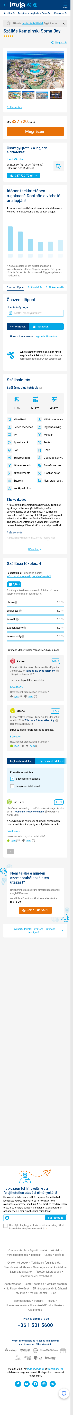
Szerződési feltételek (17, 1267)
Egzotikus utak (39, 1250)
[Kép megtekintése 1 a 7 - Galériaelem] (14, 95)
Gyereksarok (21, 442)
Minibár (48, 434)
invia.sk (40, 1369)
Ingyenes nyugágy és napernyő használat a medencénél (54, 427)
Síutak (48, 1254)
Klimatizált (20, 419)
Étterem (18, 480)
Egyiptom (23, 13)
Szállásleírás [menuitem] (35, 287)
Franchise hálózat (41, 1305)
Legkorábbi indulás (21, 761)
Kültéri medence (53, 419)
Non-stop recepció (54, 480)
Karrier (58, 1305)
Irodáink (39, 1300)
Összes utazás (17, 1250)
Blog (53, 1293)
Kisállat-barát (52, 473)
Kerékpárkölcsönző (24, 488)
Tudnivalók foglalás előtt (46, 1262)
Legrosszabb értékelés (51, 761)
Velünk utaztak (39, 1293)
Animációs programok (54, 465)
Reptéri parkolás (34, 1284)
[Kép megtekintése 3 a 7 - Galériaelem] (42, 95)
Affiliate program (57, 1284)
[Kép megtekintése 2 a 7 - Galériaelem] (28, 95)
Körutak (55, 1250)
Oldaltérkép (35, 1309)
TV (15, 434)
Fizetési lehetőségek (48, 1271)
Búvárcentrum (22, 457)
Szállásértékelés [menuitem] (55, 287)
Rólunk (51, 1300)
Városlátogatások (18, 1254)
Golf (16, 450)
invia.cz (31, 1369)
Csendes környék (54, 457)
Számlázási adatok (21, 1271)
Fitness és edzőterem (24, 465)
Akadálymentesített (24, 473)
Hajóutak (36, 1254)
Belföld (59, 1254)
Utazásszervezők (17, 1305)
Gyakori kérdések (18, 1262)
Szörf (47, 450)
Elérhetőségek (22, 1300)
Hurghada (35, 13)
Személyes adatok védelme (50, 1267)
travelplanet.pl (55, 1369)
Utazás (12, 13)
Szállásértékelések (18, 1288)
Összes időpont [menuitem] (15, 287)
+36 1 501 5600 (35, 1325)
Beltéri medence (23, 427)
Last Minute (15, 159)
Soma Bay (47, 13)
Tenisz (48, 442)
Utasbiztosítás (13, 1284)
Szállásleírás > (14, 107)
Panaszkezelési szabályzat (35, 1276)
